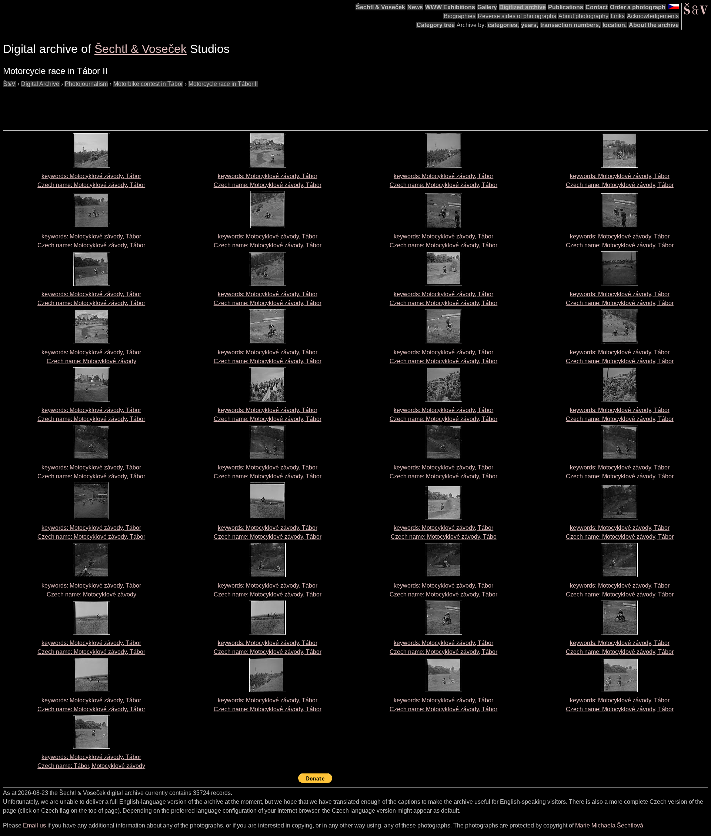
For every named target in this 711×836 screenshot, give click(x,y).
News (415, 7)
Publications (565, 7)
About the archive (654, 25)
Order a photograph (637, 7)
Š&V (9, 84)
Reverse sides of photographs (517, 16)
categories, (503, 25)
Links (618, 16)
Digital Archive (40, 84)
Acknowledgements (653, 16)
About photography (583, 16)
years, (529, 25)
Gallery (487, 7)
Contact (596, 7)
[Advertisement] (138, 105)
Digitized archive (522, 7)
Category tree (436, 25)
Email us (34, 825)
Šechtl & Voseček (380, 7)
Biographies (459, 16)
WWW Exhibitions (450, 7)
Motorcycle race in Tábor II (223, 84)
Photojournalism (86, 84)
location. (614, 25)
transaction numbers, (570, 25)
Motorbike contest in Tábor (148, 84)
